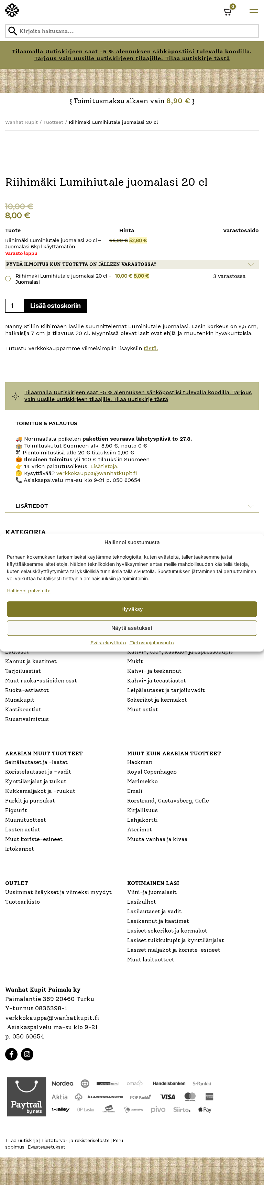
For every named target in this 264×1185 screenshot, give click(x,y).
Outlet (16, 883)
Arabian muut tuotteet (44, 753)
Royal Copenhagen (152, 771)
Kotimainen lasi (153, 883)
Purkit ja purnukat (30, 800)
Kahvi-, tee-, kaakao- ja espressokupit (180, 651)
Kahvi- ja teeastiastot (156, 680)
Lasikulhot (141, 901)
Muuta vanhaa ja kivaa (157, 839)
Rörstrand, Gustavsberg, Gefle (168, 800)
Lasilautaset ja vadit (154, 911)
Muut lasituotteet (150, 959)
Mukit (135, 661)
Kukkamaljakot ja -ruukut (40, 791)
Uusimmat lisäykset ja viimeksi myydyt (58, 892)
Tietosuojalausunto (152, 642)
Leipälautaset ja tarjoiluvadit (166, 690)
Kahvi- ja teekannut (154, 671)
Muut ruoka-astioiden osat (41, 680)
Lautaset (17, 651)
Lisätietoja (103, 466)
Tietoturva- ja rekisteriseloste (75, 1140)
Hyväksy (132, 609)
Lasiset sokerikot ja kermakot (167, 930)
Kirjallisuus (142, 810)
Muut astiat (142, 709)
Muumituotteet (25, 820)
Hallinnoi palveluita (29, 590)
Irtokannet (19, 848)
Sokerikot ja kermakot (157, 700)
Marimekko (142, 781)
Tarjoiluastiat (23, 671)
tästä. (151, 348)
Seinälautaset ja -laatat (36, 762)
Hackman (139, 762)
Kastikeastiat (23, 709)
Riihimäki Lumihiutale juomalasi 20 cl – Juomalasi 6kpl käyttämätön (53, 243)
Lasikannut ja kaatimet (158, 921)
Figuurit (16, 810)
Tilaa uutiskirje (21, 1140)
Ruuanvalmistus (27, 719)
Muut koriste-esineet (34, 839)
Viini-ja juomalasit (152, 892)
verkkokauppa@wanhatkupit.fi (96, 473)
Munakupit (19, 700)
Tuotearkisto (22, 901)
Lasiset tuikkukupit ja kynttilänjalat (175, 940)
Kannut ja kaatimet (31, 661)
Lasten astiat (22, 829)
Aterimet (139, 829)
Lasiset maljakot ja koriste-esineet (173, 950)
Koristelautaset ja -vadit (38, 771)
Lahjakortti (142, 820)
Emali (134, 791)
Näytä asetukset (132, 628)
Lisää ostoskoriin (55, 305)
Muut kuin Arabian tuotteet (174, 753)
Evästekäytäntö (108, 642)
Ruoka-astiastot (27, 690)
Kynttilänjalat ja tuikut (35, 781)
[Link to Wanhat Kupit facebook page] (11, 1054)
